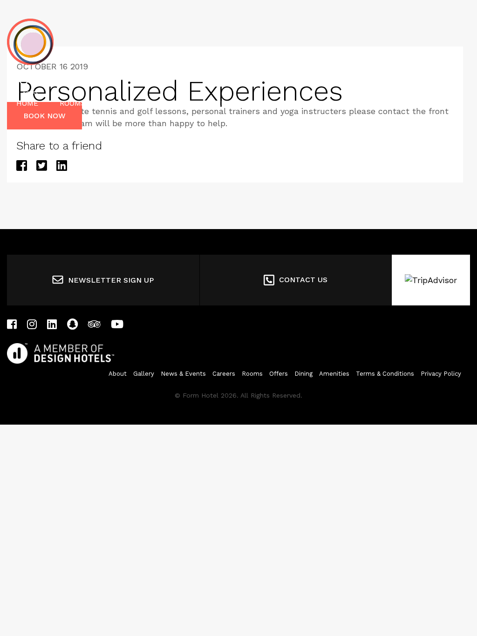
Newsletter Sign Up (111, 280)
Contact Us (303, 279)
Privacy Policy (441, 373)
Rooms (73, 103)
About (118, 373)
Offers (169, 103)
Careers (223, 373)
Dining (120, 103)
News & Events (183, 373)
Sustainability (297, 103)
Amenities (224, 103)
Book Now (44, 115)
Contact (367, 103)
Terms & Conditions (385, 373)
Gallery (143, 373)
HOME (27, 103)
